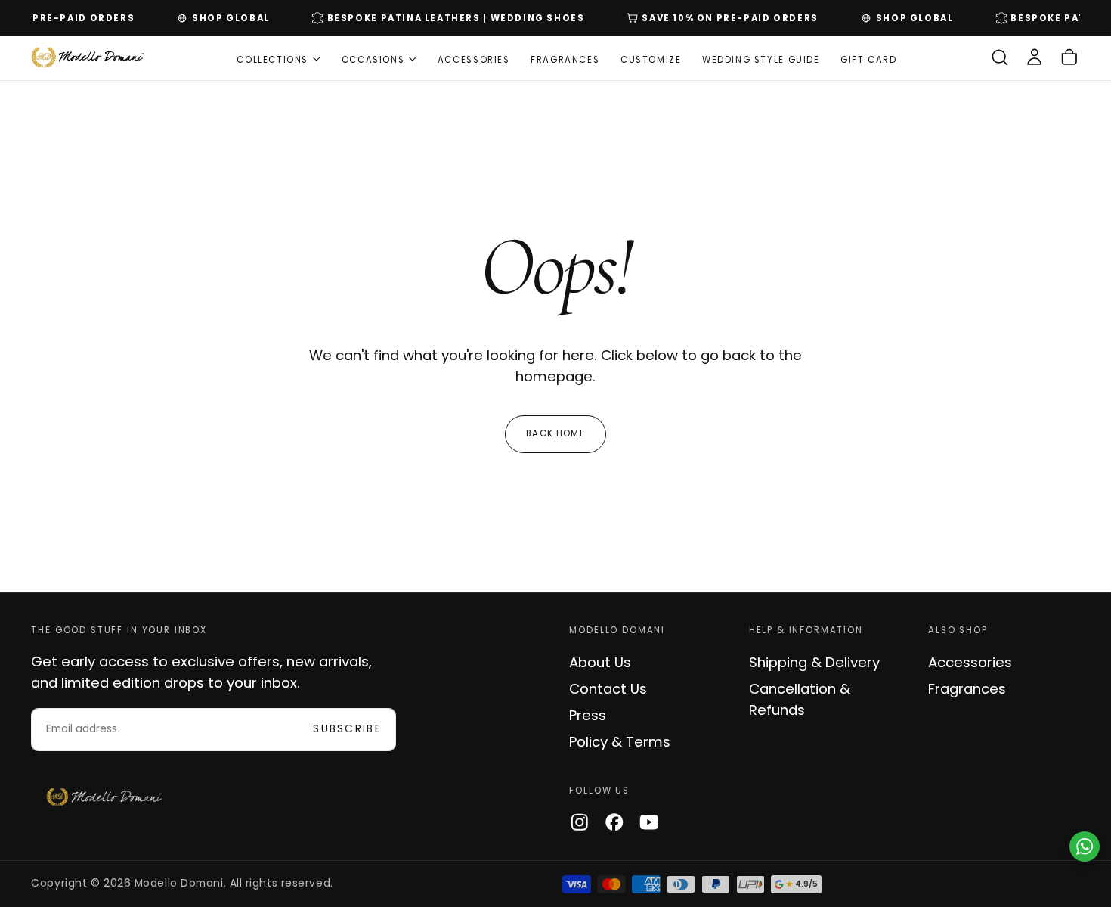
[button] (999, 58)
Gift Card (868, 59)
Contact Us (608, 688)
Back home (555, 433)
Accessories (474, 59)
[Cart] (1069, 58)
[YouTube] (649, 822)
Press (587, 715)
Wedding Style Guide (761, 59)
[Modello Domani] (105, 796)
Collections (272, 59)
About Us (600, 662)
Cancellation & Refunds (799, 699)
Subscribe (347, 729)
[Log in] (1034, 58)
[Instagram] (579, 822)
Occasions (373, 59)
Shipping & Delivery (814, 662)
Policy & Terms (619, 741)
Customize (651, 59)
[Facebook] (614, 822)
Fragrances (565, 59)
